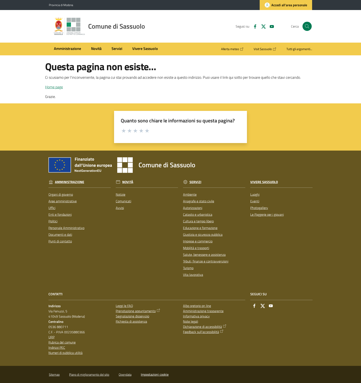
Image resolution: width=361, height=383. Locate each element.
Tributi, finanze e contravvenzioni (205, 261)
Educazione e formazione (200, 227)
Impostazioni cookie (155, 374)
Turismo (188, 267)
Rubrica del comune (62, 342)
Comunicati (123, 201)
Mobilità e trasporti (196, 247)
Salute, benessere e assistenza (204, 254)
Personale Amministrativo (66, 227)
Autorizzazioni (192, 207)
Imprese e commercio (197, 241)
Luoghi (254, 194)
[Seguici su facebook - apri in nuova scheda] (253, 26)
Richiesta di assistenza (131, 321)
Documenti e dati (60, 234)
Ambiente (190, 194)
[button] (307, 26)
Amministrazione (69, 182)
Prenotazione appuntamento (136, 310)
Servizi (195, 182)
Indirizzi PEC (56, 347)
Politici (52, 221)
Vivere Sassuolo (264, 182)
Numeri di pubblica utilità (65, 352)
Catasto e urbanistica (197, 214)
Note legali (190, 321)
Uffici (51, 207)
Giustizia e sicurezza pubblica (202, 234)
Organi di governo (60, 194)
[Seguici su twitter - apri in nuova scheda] (262, 26)
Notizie (120, 194)
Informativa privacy (196, 316)
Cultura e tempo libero (198, 221)
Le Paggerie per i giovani (267, 214)
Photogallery (259, 207)
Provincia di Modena (61, 5)
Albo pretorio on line (197, 305)
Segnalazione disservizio (132, 316)
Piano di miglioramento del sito (89, 374)
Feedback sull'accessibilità (201, 331)
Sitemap (54, 374)
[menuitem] (67, 49)
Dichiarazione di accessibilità (202, 326)
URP (51, 337)
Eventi (254, 201)
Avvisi (120, 207)
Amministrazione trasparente (203, 310)
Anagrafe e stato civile (198, 201)
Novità (127, 182)
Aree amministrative (62, 201)
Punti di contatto (60, 241)
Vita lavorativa (193, 274)
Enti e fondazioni (60, 214)
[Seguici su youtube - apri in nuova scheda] (270, 26)
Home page (54, 87)
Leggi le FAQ (124, 305)
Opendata (125, 374)
